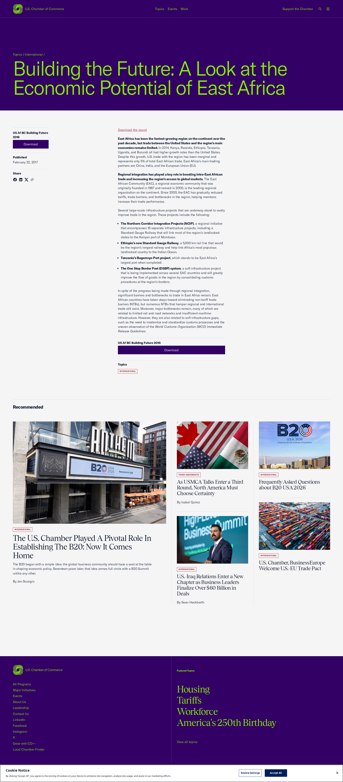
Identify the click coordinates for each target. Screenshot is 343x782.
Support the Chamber (297, 9)
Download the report (132, 130)
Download (31, 144)
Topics (159, 9)
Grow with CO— (24, 743)
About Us (19, 702)
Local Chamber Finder (28, 749)
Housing (193, 689)
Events (172, 9)
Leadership (21, 708)
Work (184, 9)
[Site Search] (320, 9)
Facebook (20, 726)
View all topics (187, 742)
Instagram (20, 731)
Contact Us (21, 714)
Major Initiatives (24, 690)
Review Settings (250, 772)
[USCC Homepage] (38, 670)
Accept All (276, 772)
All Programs (22, 684)
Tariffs (189, 700)
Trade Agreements (188, 475)
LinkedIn (19, 720)
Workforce (197, 711)
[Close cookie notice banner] (337, 773)
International (34, 54)
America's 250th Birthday (226, 722)
